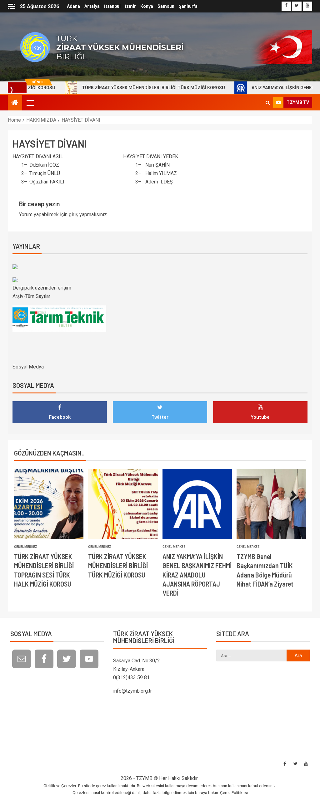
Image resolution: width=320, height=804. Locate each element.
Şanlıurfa (188, 6)
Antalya (92, 6)
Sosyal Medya (28, 367)
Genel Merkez (25, 546)
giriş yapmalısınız (88, 214)
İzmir (130, 6)
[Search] (268, 103)
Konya (146, 6)
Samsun (166, 6)
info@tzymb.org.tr (132, 691)
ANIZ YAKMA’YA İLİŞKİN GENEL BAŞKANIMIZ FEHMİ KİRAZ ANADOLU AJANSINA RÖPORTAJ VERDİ (197, 574)
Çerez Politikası (234, 792)
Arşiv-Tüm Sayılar (31, 296)
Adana (73, 6)
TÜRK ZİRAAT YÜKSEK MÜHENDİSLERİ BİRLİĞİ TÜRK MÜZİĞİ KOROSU (132, 87)
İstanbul (112, 6)
